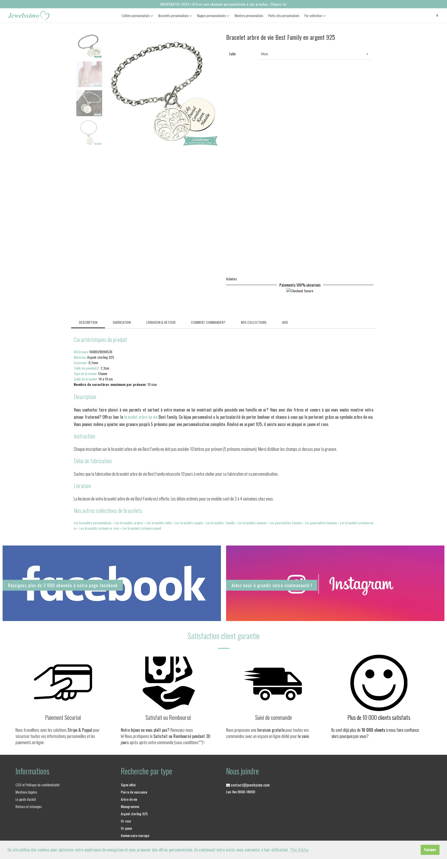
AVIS (285, 322)
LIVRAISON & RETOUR (160, 322)
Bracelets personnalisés (173, 15)
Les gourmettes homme (321, 522)
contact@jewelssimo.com (250, 785)
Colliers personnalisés (136, 15)
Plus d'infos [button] (299, 850)
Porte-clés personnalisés (283, 15)
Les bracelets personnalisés (92, 522)
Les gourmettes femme (286, 522)
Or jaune (126, 828)
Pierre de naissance (134, 792)
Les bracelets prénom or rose (99, 528)
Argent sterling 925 (134, 813)
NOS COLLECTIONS (253, 322)
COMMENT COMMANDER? (208, 322)
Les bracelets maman (251, 522)
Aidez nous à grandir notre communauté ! (272, 585)
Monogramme (130, 806)
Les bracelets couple (189, 522)
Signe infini (128, 784)
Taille (232, 53)
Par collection (313, 15)
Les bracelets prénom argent (141, 528)
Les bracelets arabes (129, 522)
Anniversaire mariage (135, 835)
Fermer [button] (430, 849)
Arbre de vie (129, 799)
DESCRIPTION (88, 322)
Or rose (126, 821)
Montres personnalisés (249, 15)
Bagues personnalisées (212, 15)
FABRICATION (122, 322)
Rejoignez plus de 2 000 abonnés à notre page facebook (62, 585)
